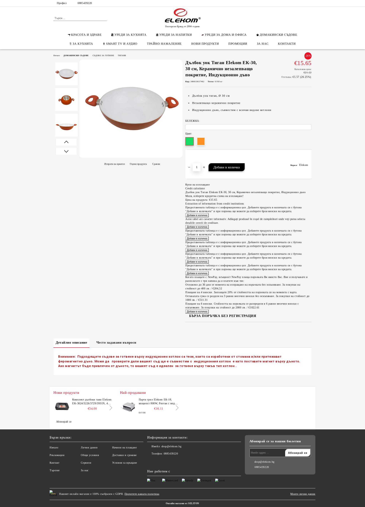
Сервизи (86, 462)
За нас (84, 470)
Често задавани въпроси (116, 342)
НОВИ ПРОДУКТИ (205, 43)
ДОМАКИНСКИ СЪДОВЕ (278, 34)
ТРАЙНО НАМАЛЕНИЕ (164, 43)
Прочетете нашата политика (142, 494)
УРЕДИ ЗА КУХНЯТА (130, 34)
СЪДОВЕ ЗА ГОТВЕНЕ (103, 55)
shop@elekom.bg (171, 446)
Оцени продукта (138, 164)
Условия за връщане (124, 462)
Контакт (55, 462)
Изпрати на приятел (114, 164)
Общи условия (90, 455)
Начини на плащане (124, 447)
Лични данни (89, 447)
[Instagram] (304, 3)
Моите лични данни (302, 494)
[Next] (109, 407)
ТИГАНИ (122, 55)
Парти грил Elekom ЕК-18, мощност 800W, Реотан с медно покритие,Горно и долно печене (159, 401)
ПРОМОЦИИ (237, 43)
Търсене (55, 470)
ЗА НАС (262, 43)
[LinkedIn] (292, 3)
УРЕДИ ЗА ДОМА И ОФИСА (226, 34)
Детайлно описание (71, 342)
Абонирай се (64, 421)
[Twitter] (298, 3)
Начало (56, 55)
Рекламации (57, 455)
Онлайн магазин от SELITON (182, 503)
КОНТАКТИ (287, 43)
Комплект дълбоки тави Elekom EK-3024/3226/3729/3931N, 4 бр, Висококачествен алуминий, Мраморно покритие (92, 401)
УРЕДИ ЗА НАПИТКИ (175, 34)
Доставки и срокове (124, 455)
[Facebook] (287, 3)
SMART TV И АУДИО (121, 43)
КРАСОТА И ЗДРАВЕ (86, 34)
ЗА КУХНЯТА (83, 43)
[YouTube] (309, 3)
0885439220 (85, 3)
